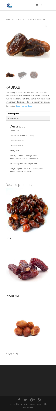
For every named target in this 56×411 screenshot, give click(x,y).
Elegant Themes (27, 404)
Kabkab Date (32, 19)
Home (8, 19)
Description (13, 113)
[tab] (28, 113)
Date (24, 19)
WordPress (28, 407)
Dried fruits (16, 19)
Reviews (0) (13, 118)
